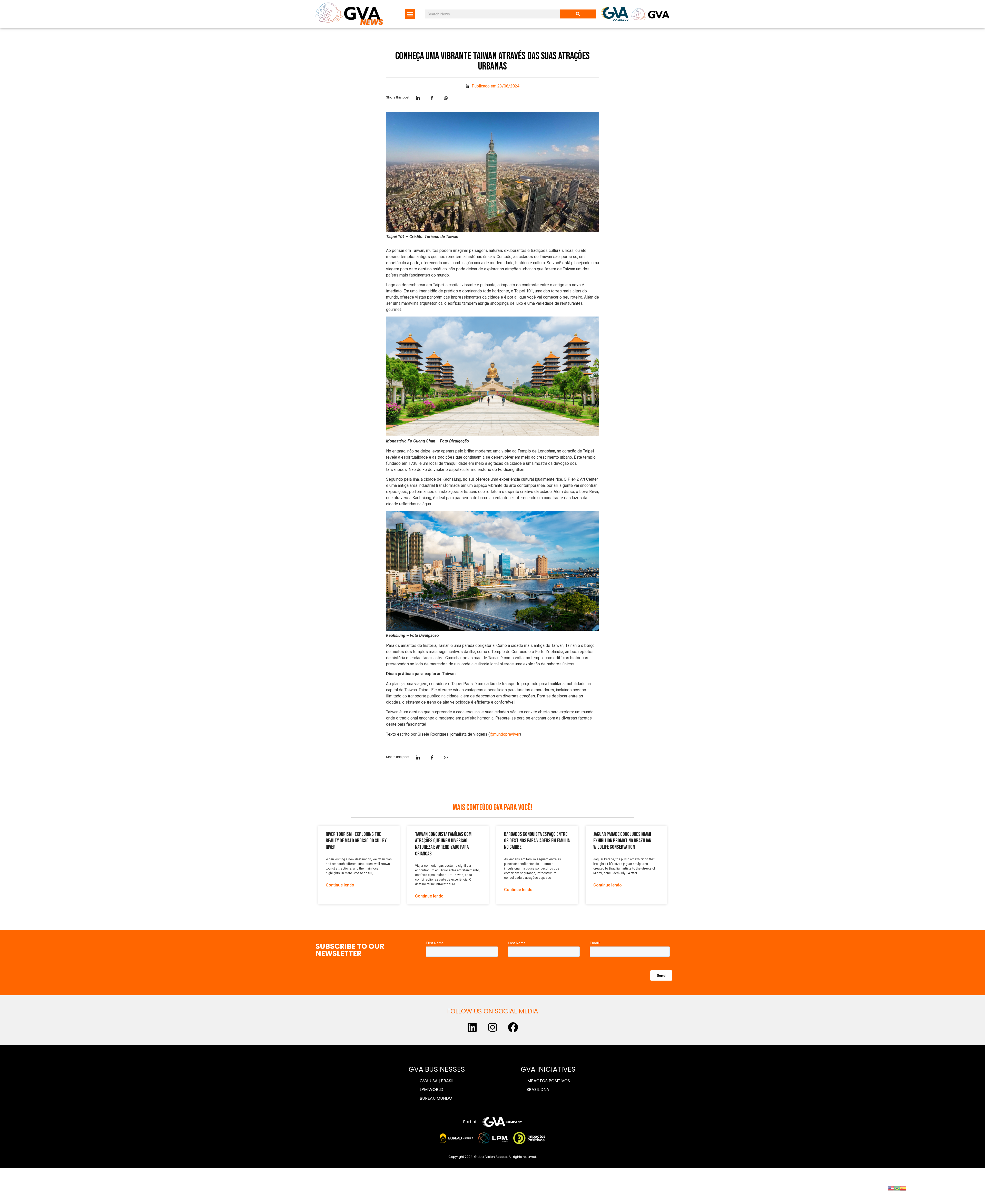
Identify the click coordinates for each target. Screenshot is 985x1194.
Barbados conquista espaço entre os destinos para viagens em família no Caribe (537, 840)
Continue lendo (340, 885)
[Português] (897, 1187)
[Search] (578, 13)
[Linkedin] (472, 1027)
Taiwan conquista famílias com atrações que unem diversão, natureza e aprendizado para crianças (443, 844)
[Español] (903, 1187)
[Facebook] (513, 1027)
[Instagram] (492, 1027)
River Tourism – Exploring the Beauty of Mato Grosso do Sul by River (356, 840)
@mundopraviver (505, 734)
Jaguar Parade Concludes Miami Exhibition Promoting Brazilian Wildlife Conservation (622, 840)
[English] (891, 1187)
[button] (410, 14)
